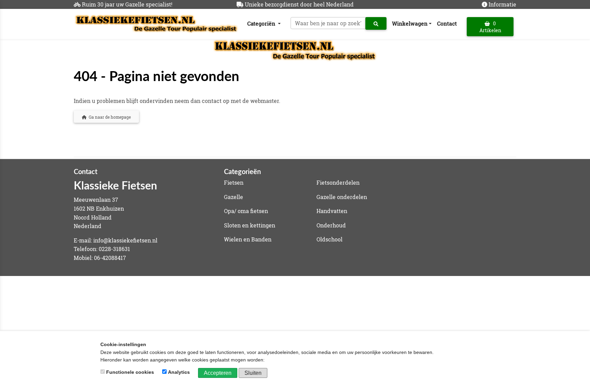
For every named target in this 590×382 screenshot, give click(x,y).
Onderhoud (331, 225)
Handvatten (332, 210)
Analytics (179, 372)
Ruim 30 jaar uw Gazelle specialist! (127, 4)
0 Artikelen (490, 27)
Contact (447, 23)
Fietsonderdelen (338, 182)
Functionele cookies (130, 372)
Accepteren (217, 373)
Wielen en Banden (247, 239)
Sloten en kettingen (249, 225)
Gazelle (233, 196)
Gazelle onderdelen (342, 196)
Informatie (502, 4)
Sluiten (253, 373)
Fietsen (233, 182)
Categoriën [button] (262, 23)
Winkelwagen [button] (409, 23)
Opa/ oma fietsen (246, 210)
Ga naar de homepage (109, 117)
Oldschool (329, 239)
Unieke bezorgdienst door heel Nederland (299, 4)
